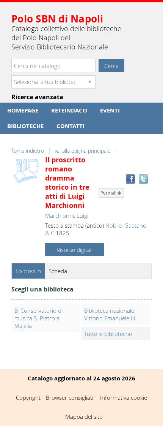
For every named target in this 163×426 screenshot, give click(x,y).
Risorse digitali (74, 249)
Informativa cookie (123, 397)
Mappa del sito (84, 416)
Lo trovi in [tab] (28, 271)
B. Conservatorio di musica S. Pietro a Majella (38, 318)
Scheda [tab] (58, 271)
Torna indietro (27, 150)
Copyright (28, 397)
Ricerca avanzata (37, 97)
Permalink (110, 193)
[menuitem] (23, 110)
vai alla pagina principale (83, 150)
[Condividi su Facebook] (130, 179)
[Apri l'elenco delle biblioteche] (90, 82)
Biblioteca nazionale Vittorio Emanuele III (109, 314)
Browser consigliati (69, 397)
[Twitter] (143, 179)
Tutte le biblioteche (108, 333)
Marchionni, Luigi (66, 215)
